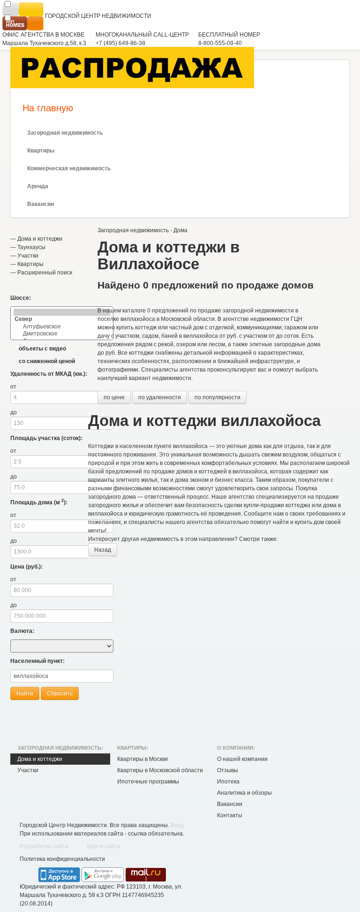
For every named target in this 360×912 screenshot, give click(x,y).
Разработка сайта (44, 846)
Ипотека (228, 781)
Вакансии (40, 204)
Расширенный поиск (44, 272)
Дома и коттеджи (39, 239)
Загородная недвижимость (65, 132)
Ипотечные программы (148, 781)
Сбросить (60, 693)
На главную (47, 108)
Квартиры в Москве (142, 759)
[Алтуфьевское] (62, 326)
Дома (180, 230)
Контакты (229, 815)
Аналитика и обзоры (244, 793)
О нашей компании (242, 759)
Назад (102, 550)
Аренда (37, 186)
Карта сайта (103, 846)
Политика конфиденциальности (62, 859)
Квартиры (40, 150)
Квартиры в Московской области (160, 770)
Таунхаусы (31, 247)
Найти (24, 693)
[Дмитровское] (62, 333)
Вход (177, 825)
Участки (27, 255)
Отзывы (227, 770)
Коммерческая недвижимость (69, 168)
